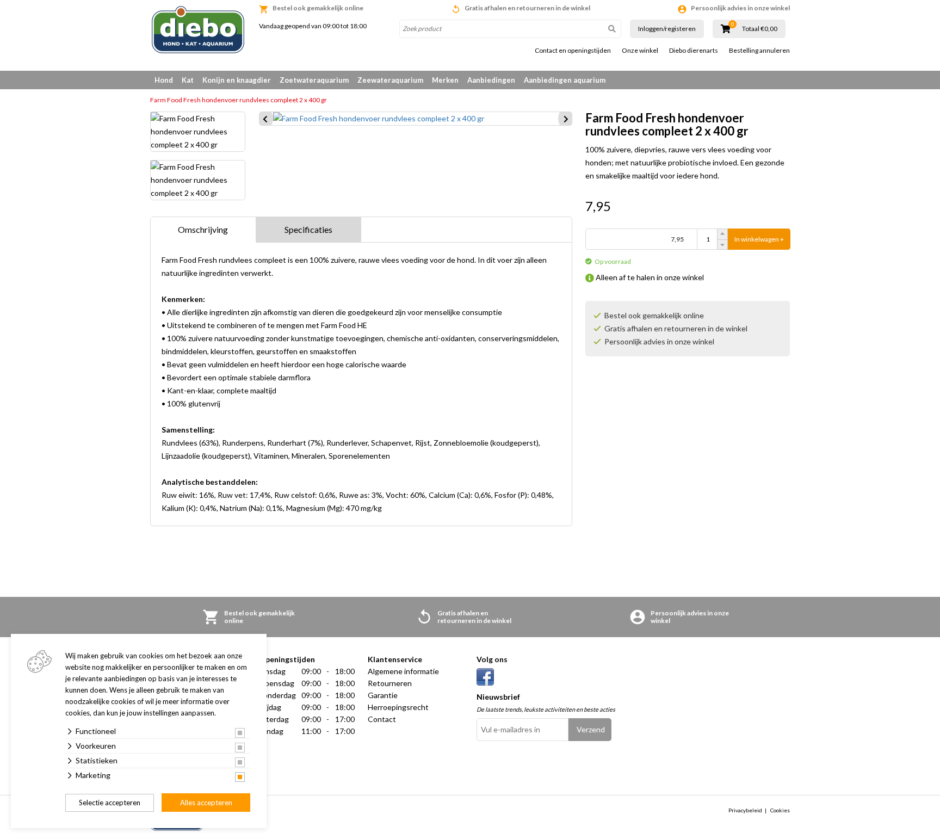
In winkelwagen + (759, 239)
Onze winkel (640, 50)
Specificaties (308, 229)
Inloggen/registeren (667, 28)
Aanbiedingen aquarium (564, 80)
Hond (163, 80)
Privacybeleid (745, 810)
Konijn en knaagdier (236, 80)
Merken (445, 80)
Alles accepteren (206, 802)
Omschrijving (203, 229)
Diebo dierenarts (693, 50)
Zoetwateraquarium (314, 80)
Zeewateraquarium (390, 80)
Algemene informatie (403, 671)
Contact (382, 719)
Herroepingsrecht (398, 707)
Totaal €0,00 (759, 29)
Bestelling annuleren (759, 50)
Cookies (780, 810)
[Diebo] (198, 29)
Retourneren (390, 683)
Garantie (383, 695)
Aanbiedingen (491, 80)
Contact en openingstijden (573, 50)
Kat (188, 80)
